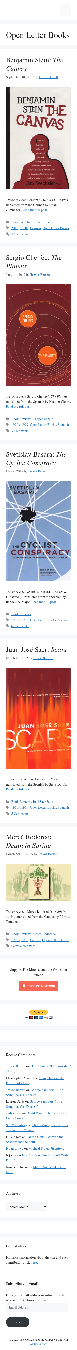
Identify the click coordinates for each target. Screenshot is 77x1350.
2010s (24, 228)
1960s (15, 807)
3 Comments (20, 430)
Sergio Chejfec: (34, 261)
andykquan (14, 1113)
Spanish (63, 424)
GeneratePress (38, 1344)
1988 (24, 620)
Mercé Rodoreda (44, 933)
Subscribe (18, 1322)
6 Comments (20, 626)
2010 (14, 228)
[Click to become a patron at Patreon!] (38, 991)
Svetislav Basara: (36, 458)
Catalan (35, 940)
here (34, 1262)
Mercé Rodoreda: (30, 841)
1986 (24, 940)
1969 (24, 807)
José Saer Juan (43, 801)
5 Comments (20, 813)
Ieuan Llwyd (14, 1148)
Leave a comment (23, 945)
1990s (15, 424)
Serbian (63, 620)
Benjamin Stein (22, 222)
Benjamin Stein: (34, 63)
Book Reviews (44, 222)
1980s (15, 620)
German (35, 228)
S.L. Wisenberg (16, 1125)
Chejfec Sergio (43, 418)
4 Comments (20, 234)
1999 (24, 424)
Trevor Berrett (15, 1066)
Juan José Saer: (36, 649)
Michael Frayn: (46, 1148)
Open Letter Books (56, 228)
